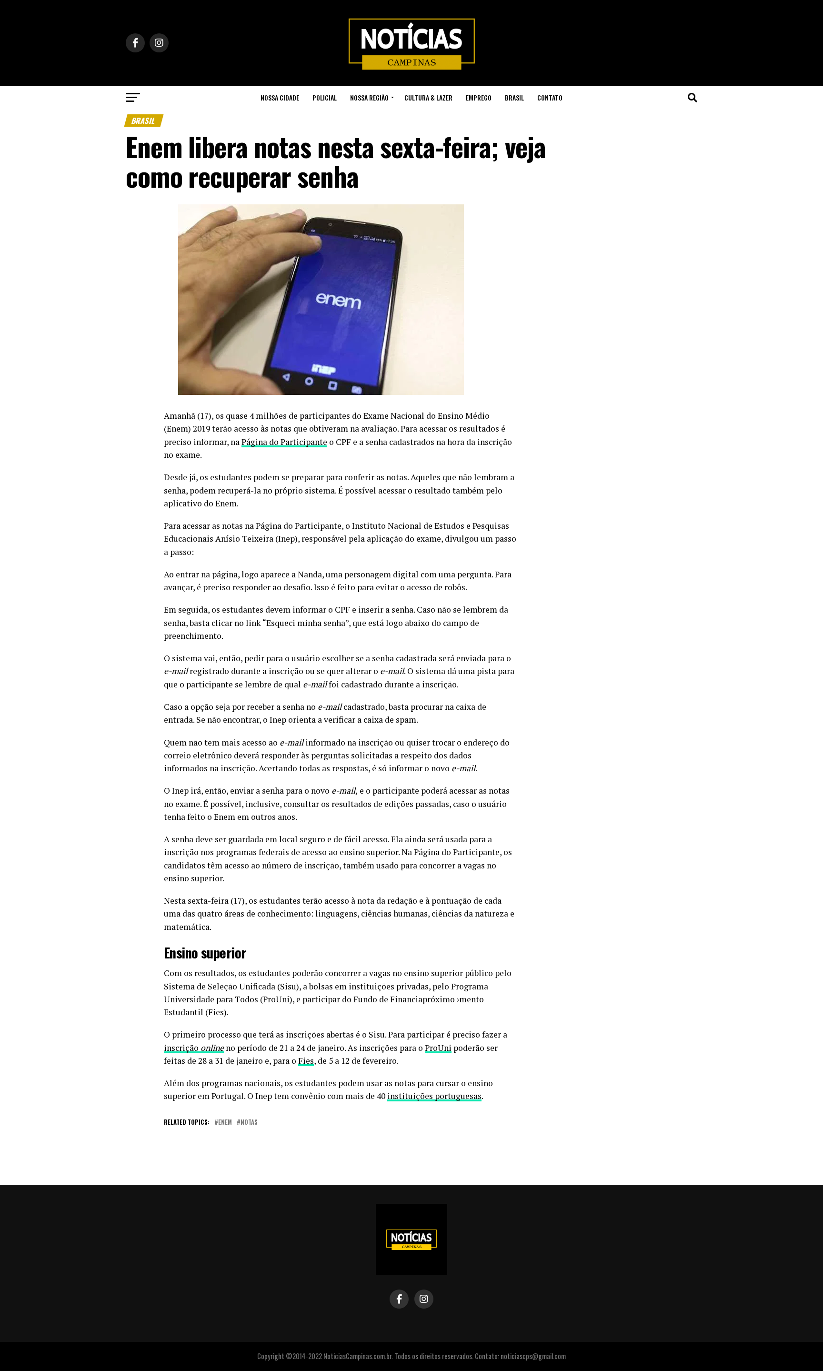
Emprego (479, 97)
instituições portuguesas (434, 1095)
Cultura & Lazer (428, 97)
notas (249, 1122)
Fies (306, 1060)
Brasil (514, 97)
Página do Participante (284, 441)
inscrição (194, 1047)
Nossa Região (369, 97)
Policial (324, 97)
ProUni (438, 1047)
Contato (549, 97)
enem (225, 1122)
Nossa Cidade (280, 97)
